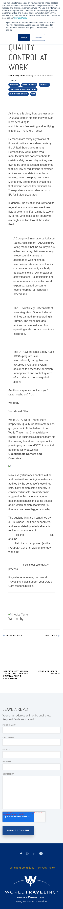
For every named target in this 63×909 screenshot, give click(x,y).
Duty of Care (29, 85)
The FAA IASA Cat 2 (25, 233)
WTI (33, 94)
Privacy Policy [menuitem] (46, 867)
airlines (14, 85)
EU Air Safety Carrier (37, 534)
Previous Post (13, 636)
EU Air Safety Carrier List (29, 302)
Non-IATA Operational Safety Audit (31, 344)
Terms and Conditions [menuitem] (21, 867)
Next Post (52, 636)
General (44, 85)
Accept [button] (24, 37)
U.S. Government (18, 94)
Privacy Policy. (20, 17)
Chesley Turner (18, 75)
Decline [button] (38, 37)
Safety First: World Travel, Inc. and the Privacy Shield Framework (15, 675)
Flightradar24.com (41, 122)
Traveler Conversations (23, 89)
